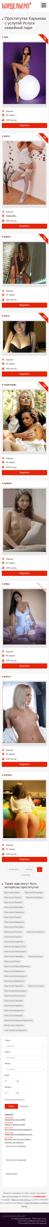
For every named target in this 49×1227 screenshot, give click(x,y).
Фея (6, 37)
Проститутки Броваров (13, 1015)
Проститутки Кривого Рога (15, 947)
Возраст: (8, 1087)
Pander (24, 1206)
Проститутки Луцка (36, 986)
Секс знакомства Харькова (15, 1030)
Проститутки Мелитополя (15, 996)
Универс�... (11, 216)
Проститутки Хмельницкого (15, 951)
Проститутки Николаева (14, 927)
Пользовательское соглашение (32, 1223)
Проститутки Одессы (13, 897)
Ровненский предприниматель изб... (19, 1134)
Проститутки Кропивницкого (16, 976)
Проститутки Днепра (34, 897)
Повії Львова (11, 1174)
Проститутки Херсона (35, 932)
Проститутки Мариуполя (14, 922)
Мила (7, 136)
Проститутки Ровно (12, 961)
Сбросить (24, 1106)
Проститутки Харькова (34, 893)
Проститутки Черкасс (13, 937)
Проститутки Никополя (13, 1006)
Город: (7, 1040)
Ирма (7, 584)
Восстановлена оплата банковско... (19, 1129)
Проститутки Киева (12, 893)
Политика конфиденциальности (32, 1221)
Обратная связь (39, 1218)
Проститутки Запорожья (14, 912)
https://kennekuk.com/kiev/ (36, 1203)
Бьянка (8, 483)
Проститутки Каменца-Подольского (18, 1020)
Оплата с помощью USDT (15, 1125)
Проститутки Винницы (13, 902)
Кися (6, 316)
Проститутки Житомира (14, 907)
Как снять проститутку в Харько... (18, 1139)
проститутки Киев (10, 1196)
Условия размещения (21, 1218)
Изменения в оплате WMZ (15, 1120)
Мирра (7, 237)
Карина (8, 775)
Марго (7, 677)
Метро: (8, 1063)
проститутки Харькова (16, 1146)
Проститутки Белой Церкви (15, 991)
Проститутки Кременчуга (14, 981)
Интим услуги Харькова (14, 1025)
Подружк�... (10, 385)
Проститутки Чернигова (14, 942)
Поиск (11, 1106)
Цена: (7, 1075)
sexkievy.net (39, 1196)
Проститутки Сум (35, 956)
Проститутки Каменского (14, 971)
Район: (8, 1052)
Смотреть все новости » (14, 1142)
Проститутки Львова (13, 917)
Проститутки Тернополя (14, 986)
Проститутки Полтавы (13, 932)
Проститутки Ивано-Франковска (17, 966)
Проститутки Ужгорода (13, 1001)
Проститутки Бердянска (14, 1010)
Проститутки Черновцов (14, 956)
